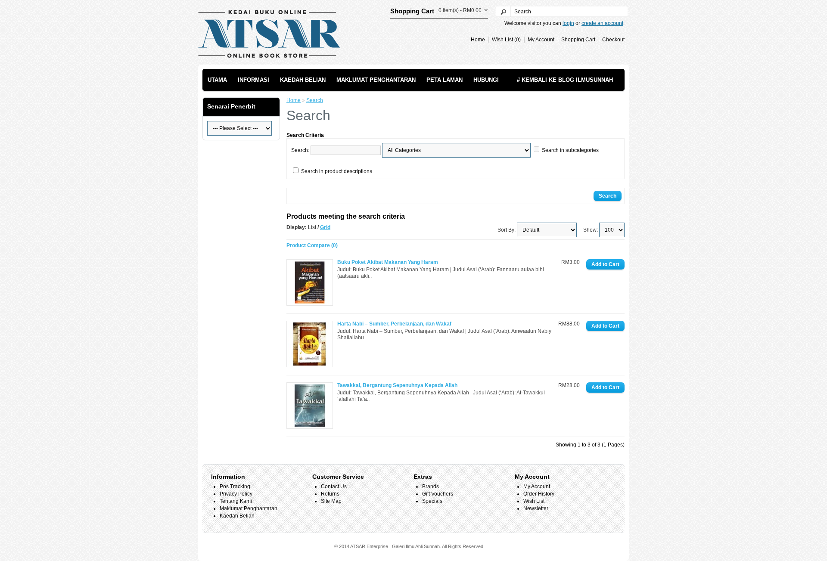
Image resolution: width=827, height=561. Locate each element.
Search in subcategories (570, 150)
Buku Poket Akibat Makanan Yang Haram (387, 262)
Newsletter (535, 508)
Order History (538, 494)
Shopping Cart (578, 40)
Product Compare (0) (312, 245)
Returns (330, 494)
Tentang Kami (236, 501)
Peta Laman (444, 80)
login (568, 23)
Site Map (331, 501)
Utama (217, 80)
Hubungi (486, 80)
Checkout (613, 40)
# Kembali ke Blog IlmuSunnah (565, 80)
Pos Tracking (235, 487)
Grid (325, 227)
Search (314, 100)
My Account (541, 40)
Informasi (253, 80)
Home (478, 40)
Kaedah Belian (303, 80)
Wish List (533, 501)
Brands (430, 487)
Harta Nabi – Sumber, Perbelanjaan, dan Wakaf (394, 324)
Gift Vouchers (437, 494)
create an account (602, 23)
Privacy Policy (236, 494)
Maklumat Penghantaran (376, 80)
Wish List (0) (506, 40)
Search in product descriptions (336, 171)
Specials (432, 501)
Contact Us (334, 487)
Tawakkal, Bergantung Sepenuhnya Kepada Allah (397, 385)
